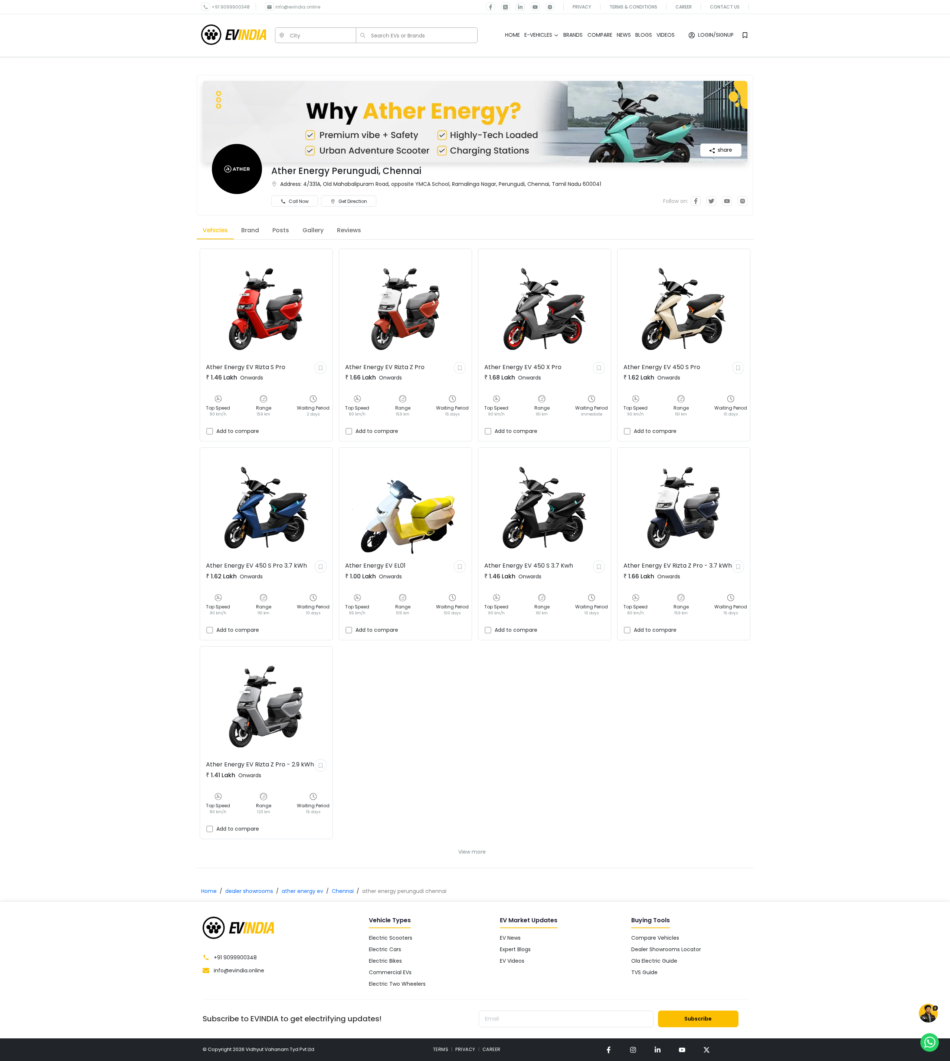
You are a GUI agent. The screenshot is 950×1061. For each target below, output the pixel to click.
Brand (250, 230)
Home (209, 891)
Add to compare (237, 431)
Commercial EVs (390, 972)
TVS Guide (644, 972)
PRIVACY (465, 1049)
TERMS (441, 1049)
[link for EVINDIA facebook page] (490, 7)
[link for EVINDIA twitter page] (502, 6)
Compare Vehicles (655, 938)
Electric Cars (385, 949)
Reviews (349, 230)
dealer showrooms (249, 891)
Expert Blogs (515, 949)
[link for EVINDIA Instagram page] (547, 6)
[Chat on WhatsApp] (929, 1042)
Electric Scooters (390, 938)
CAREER (491, 1049)
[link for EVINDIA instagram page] (633, 1050)
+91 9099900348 (231, 7)
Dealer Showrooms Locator (666, 949)
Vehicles (215, 230)
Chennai (343, 891)
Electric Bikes (385, 961)
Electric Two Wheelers (397, 984)
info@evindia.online (297, 7)
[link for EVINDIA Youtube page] (532, 6)
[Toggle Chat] (928, 1014)
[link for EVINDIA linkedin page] (517, 6)
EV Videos (512, 961)
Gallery (313, 230)
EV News (510, 938)
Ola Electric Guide (654, 961)
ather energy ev (302, 891)
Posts (280, 230)
